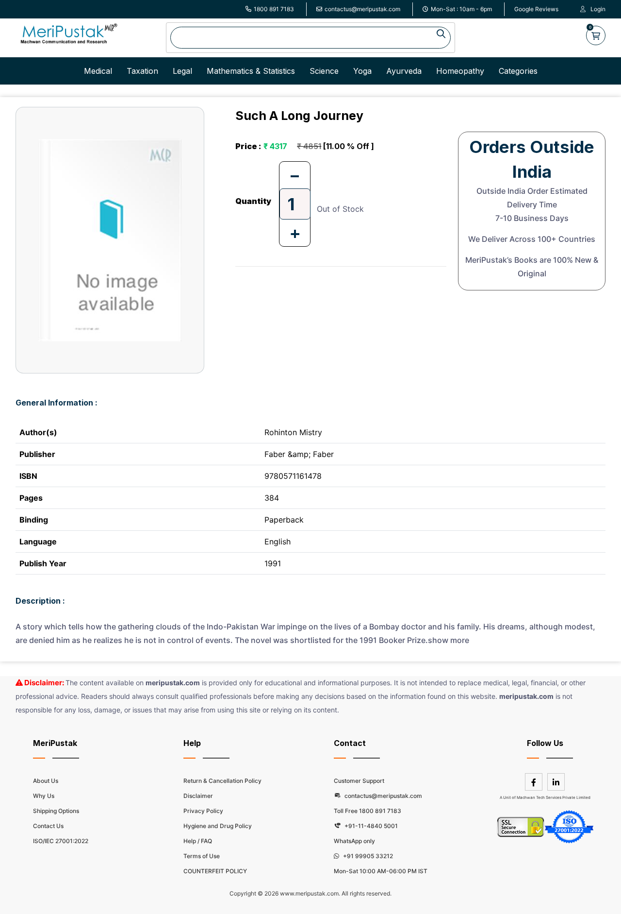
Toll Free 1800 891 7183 (367, 810)
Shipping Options (56, 810)
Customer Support (359, 780)
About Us (45, 780)
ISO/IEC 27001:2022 (60, 841)
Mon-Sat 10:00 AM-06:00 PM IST (380, 871)
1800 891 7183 (274, 9)
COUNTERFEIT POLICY (215, 871)
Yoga (362, 71)
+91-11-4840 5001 (370, 825)
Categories (518, 71)
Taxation (142, 71)
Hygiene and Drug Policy (217, 825)
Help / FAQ (197, 841)
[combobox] (310, 38)
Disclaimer (198, 795)
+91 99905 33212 (367, 856)
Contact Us (48, 825)
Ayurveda (404, 71)
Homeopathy (460, 71)
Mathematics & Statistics (251, 71)
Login (597, 9)
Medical (98, 71)
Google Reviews (536, 9)
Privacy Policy (203, 810)
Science (324, 71)
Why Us (43, 795)
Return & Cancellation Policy (222, 780)
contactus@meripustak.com (362, 9)
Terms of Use (201, 856)
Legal (182, 71)
